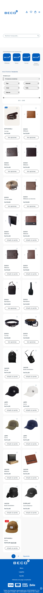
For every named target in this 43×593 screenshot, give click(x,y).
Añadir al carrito (12, 240)
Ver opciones (12, 137)
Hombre (8, 71)
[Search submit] (38, 35)
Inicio (3, 71)
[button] (39, 12)
